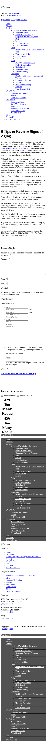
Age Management (22, 32)
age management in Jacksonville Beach (21, 147)
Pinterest (23, 20)
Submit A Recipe (21, 43)
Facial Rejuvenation (23, 65)
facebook (6, 20)
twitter (13, 20)
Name (4, 279)
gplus (18, 20)
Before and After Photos (20, 108)
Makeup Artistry (21, 69)
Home (8, 24)
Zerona (18, 58)
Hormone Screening (23, 85)
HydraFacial (20, 67)
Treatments (15, 74)
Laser (13, 48)
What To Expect (12, 91)
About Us (9, 26)
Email (4, 283)
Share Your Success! (18, 104)
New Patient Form (18, 111)
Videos (13, 95)
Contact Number (12, 315)
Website (4, 288)
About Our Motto (17, 102)
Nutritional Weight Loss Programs (24, 30)
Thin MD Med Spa (13, 119)
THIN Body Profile (18, 98)
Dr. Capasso (10, 555)
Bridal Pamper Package (24, 35)
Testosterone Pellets (22, 89)
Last (30, 312)
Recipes (18, 41)
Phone (8, 358)
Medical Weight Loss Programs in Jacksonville (23, 557)
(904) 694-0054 (7, 618)
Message (9, 324)
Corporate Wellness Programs (26, 37)
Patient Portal (16, 113)
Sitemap (5, 629)
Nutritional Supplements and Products (20, 576)
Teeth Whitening (21, 71)
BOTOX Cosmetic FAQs (25, 63)
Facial (13, 61)
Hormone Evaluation (14, 580)
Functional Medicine (23, 80)
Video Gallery (16, 106)
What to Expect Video (19, 93)
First (30, 310)
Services (9, 28)
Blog (8, 115)
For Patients (10, 100)
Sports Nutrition (21, 45)
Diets (17, 39)
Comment (5, 259)
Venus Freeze (20, 56)
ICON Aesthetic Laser (23, 54)
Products (18, 87)
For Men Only (20, 82)
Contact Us (10, 117)
